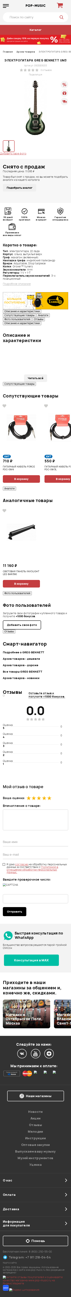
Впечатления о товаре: (22, 806)
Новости (35, 1112)
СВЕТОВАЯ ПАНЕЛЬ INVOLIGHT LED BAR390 (21, 573)
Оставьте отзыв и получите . (47, 694)
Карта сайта (10, 1262)
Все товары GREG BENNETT (22, 671)
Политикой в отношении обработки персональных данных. (32, 869)
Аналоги (43, 315)
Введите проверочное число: (27, 879)
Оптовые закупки (35, 1145)
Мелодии (35, 1131)
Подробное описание (17, 284)
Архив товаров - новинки (21, 678)
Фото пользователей (17, 319)
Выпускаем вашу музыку (35, 1151)
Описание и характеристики (22, 311)
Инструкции (35, 1138)
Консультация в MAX (31, 960)
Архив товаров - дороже (20, 665)
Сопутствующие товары (19, 315)
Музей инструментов (35, 1158)
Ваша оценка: (14, 798)
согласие (22, 864)
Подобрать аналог (19, 187)
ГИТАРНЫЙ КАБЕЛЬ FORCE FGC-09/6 (19, 468)
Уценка (35, 1165)
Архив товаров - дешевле (21, 659)
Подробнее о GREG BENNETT (23, 652)
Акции (35, 1118)
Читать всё (35, 378)
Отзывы (38, 319)
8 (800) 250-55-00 (40, 1251)
